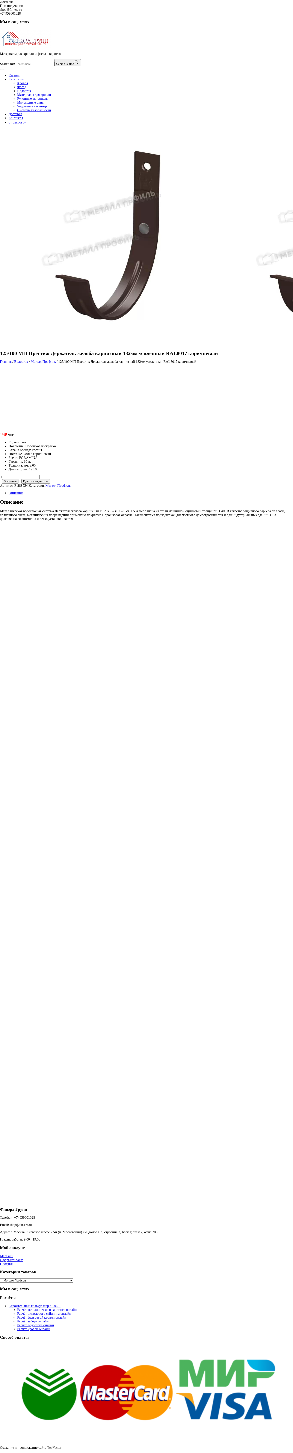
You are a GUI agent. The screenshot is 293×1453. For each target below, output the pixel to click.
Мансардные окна (30, 102)
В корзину (10, 481)
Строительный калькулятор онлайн (34, 1306)
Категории (16, 79)
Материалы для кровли (34, 94)
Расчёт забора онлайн (33, 1321)
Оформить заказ (11, 1260)
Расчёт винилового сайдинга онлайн (44, 1313)
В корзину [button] (39, 599)
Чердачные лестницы (32, 106)
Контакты (16, 118)
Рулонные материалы (32, 98)
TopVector (54, 1447)
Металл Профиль (43, 361)
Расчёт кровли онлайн (33, 1329)
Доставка (15, 114)
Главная (14, 75)
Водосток (24, 91)
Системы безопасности (34, 110)
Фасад (21, 87)
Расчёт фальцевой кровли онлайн (41, 1317)
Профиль (6, 1264)
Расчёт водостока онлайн (35, 1325)
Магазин (6, 1256)
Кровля (22, 83)
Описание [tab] (16, 493)
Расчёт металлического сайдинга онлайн (47, 1309)
